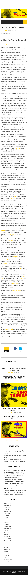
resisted (6, 259)
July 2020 (6, 522)
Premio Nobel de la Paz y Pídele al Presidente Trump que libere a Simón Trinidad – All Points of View (14, 481)
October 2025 (7, 503)
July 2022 (6, 515)
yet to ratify (13, 234)
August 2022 (7, 513)
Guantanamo (5, 263)
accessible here (9, 329)
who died (15, 256)
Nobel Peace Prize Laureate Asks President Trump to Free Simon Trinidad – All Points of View (15, 490)
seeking (13, 198)
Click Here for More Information (14, 441)
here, (23, 335)
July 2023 (6, 509)
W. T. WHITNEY (7, 44)
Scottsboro (10, 240)
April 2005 (6, 561)
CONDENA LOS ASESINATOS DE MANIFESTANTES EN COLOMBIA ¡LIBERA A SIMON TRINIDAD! (14, 377)
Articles (4, 30)
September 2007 (8, 559)
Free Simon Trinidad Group (14, 571)
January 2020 (7, 526)
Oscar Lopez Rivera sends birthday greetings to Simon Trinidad (14, 369)
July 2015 (6, 555)
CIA (15, 196)
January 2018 (7, 538)
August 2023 (7, 507)
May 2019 (6, 532)
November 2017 (8, 541)
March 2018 (7, 536)
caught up (19, 246)
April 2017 (6, 547)
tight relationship (16, 290)
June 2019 (6, 530)
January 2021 (7, 520)
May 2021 (6, 518)
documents (15, 283)
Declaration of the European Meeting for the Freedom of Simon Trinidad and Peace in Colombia (15, 451)
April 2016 (6, 553)
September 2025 (8, 505)
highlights (21, 278)
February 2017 (7, 549)
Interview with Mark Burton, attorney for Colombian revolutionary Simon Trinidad (14, 475)
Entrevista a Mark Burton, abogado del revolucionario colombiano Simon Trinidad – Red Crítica (14, 472)
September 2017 (8, 545)
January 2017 (7, 551)
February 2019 (7, 534)
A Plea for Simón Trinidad (13, 40)
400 (20, 268)
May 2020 (6, 524)
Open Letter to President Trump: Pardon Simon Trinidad (14, 484)
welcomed (17, 148)
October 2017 (7, 543)
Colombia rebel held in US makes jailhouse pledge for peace (14, 410)
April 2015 (6, 557)
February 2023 (7, 511)
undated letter (21, 95)
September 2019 (8, 528)
